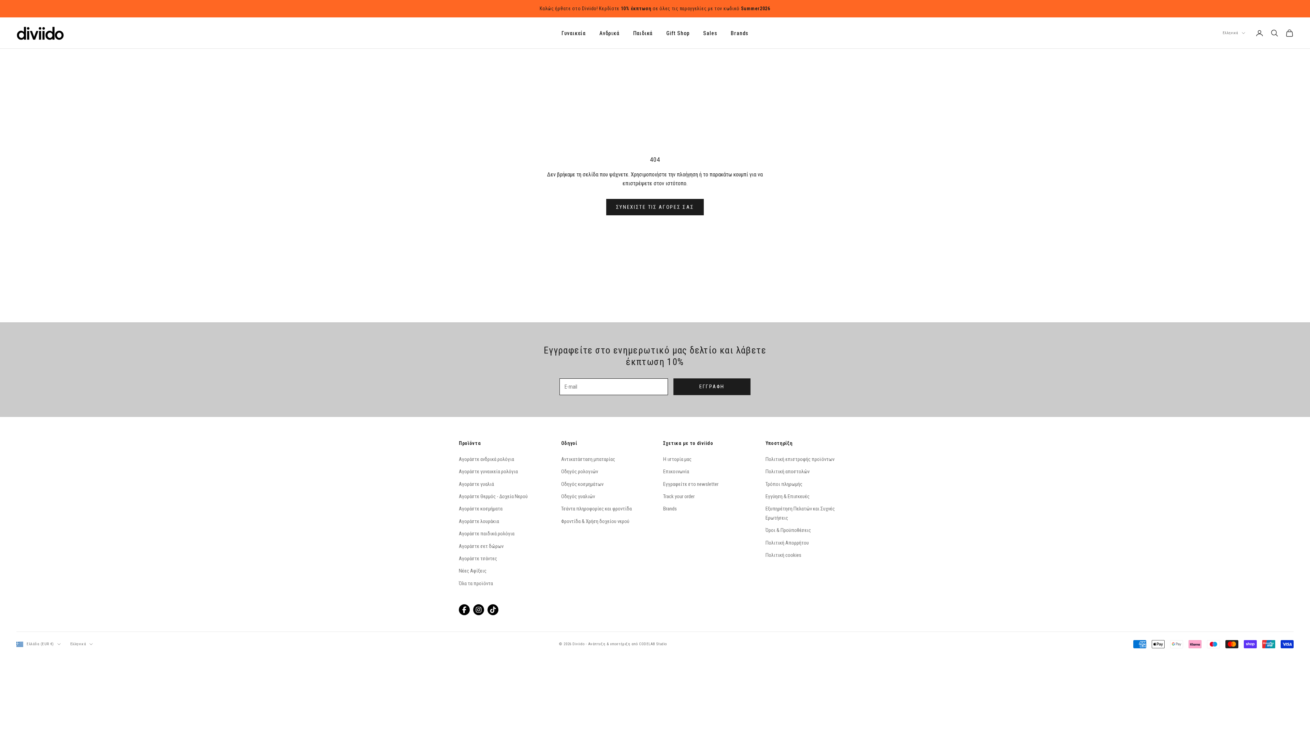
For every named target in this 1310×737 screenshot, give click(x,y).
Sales (710, 33)
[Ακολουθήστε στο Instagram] (478, 609)
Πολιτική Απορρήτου (787, 543)
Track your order (679, 496)
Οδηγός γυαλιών (578, 496)
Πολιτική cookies (783, 555)
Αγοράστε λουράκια (479, 521)
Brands (739, 33)
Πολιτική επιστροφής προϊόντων (800, 459)
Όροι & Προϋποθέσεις (788, 530)
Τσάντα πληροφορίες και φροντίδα (596, 509)
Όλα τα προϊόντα (476, 583)
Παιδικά (643, 33)
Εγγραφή (712, 387)
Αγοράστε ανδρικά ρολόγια (486, 459)
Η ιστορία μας (677, 459)
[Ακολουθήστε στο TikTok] (492, 609)
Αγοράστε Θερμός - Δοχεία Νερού (493, 496)
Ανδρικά (609, 33)
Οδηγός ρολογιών (579, 471)
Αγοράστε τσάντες (478, 558)
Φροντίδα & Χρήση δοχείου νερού (595, 521)
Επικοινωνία (676, 471)
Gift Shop (677, 33)
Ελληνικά (1230, 33)
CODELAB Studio (653, 644)
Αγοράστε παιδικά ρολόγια (486, 534)
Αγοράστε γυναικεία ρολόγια (488, 471)
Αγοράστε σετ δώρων (481, 546)
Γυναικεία (574, 33)
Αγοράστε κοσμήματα (481, 509)
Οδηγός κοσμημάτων (582, 484)
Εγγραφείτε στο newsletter (690, 484)
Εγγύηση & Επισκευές (788, 496)
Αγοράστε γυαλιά (476, 484)
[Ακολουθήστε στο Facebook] (464, 609)
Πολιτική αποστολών (788, 471)
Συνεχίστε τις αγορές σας (655, 207)
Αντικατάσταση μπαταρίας (588, 459)
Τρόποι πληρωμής (784, 484)
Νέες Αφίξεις (472, 571)
